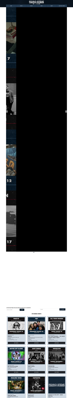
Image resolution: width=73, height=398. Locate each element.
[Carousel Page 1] (32, 252)
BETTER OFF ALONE (13, 366)
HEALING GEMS (12, 395)
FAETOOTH (31, 395)
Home (11, 5)
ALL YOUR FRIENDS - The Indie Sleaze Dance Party (56, 337)
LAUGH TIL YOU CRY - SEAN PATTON (55, 395)
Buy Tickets (16, 372)
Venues (31, 5)
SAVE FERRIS (31, 366)
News (41, 5)
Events (21, 5)
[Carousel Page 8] (40, 252)
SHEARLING (51, 366)
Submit (22, 309)
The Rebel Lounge (62, 5)
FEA (29, 336)
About (52, 5)
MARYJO (10, 336)
